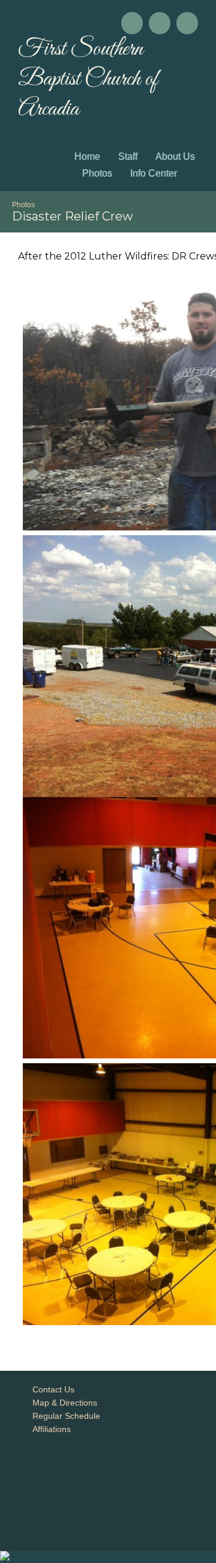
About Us (175, 156)
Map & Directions (62, 1402)
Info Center (153, 173)
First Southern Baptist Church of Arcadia (88, 79)
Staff (127, 156)
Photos (97, 173)
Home (87, 156)
